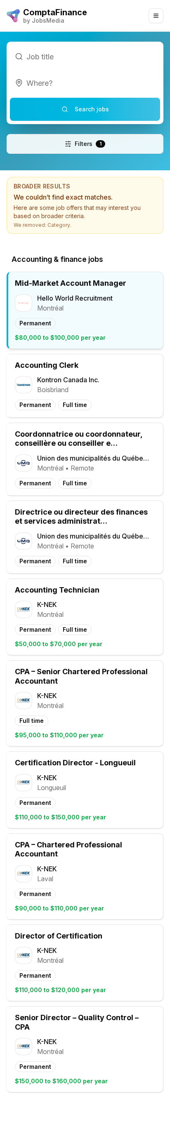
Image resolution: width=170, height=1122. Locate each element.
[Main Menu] (156, 15)
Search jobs (92, 109)
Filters (88, 143)
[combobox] (85, 82)
